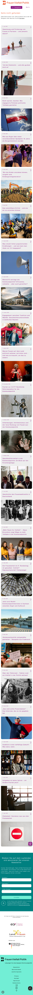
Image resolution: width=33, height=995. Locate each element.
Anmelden (16, 897)
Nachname (5, 883)
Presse (16, 976)
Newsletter (16, 967)
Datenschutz (16, 983)
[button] (3, 992)
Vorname (5, 877)
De (26, 7)
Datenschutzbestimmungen (24, 905)
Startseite (21, 18)
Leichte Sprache (16, 971)
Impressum (16, 980)
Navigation (17, 7)
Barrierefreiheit (16, 969)
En (29, 7)
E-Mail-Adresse (6, 889)
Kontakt (16, 978)
